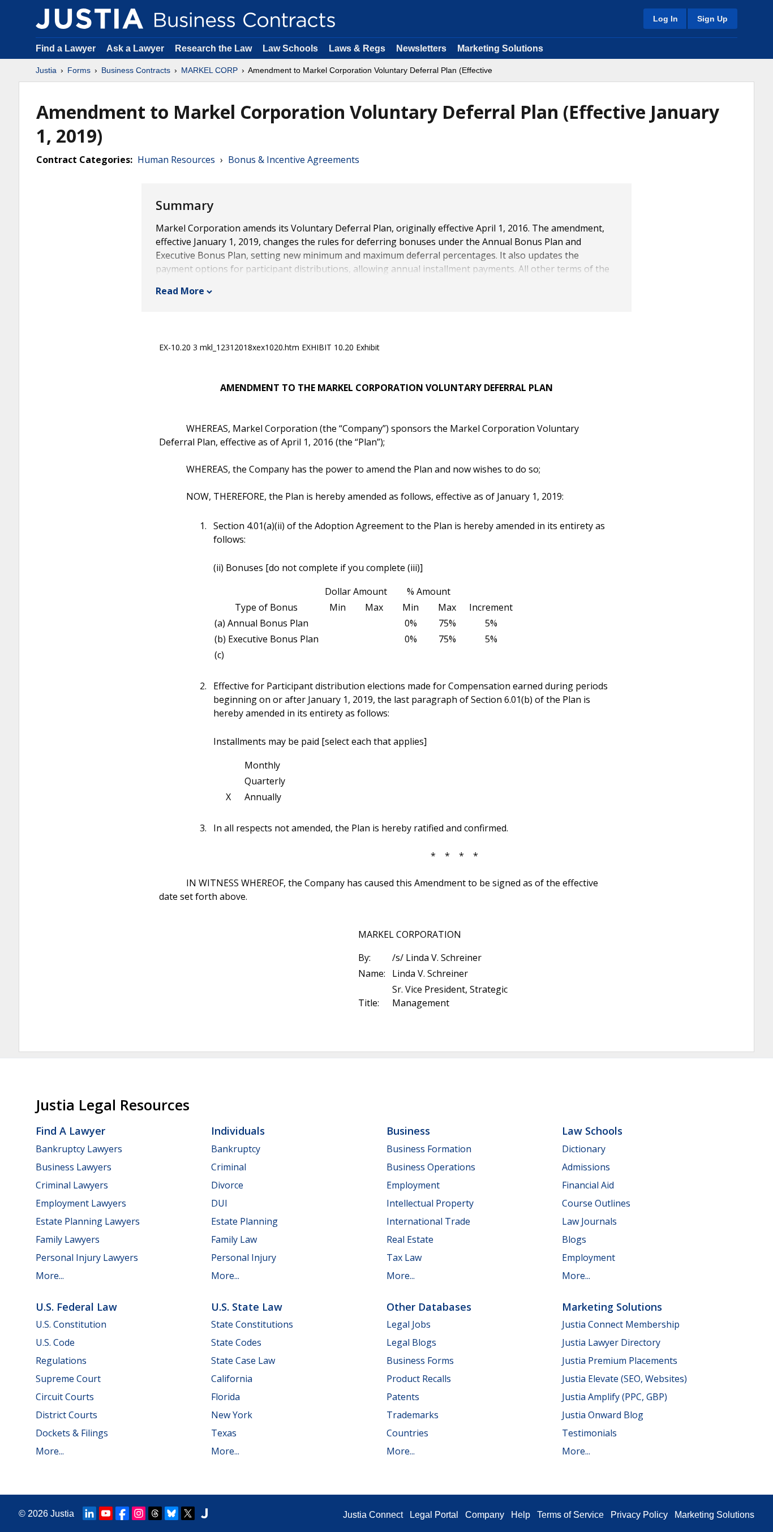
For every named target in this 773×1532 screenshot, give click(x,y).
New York (231, 1415)
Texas (224, 1433)
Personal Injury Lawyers (87, 1257)
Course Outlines (596, 1203)
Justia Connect (373, 1515)
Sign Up (712, 18)
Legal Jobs (408, 1324)
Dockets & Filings (72, 1433)
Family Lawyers (68, 1239)
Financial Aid (588, 1185)
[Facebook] (122, 1513)
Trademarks (412, 1415)
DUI (219, 1203)
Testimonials (589, 1433)
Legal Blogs (411, 1342)
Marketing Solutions (500, 48)
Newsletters (421, 48)
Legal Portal (434, 1515)
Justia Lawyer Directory (611, 1342)
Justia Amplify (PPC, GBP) (614, 1397)
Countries (407, 1433)
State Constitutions (252, 1324)
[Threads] (155, 1513)
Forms (79, 70)
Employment (413, 1185)
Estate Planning (244, 1221)
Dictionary (583, 1149)
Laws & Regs (357, 48)
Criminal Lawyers (72, 1185)
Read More (180, 291)
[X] (188, 1513)
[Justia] (89, 18)
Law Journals (589, 1221)
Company (484, 1515)
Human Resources (176, 159)
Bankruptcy (235, 1149)
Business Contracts (135, 70)
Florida (225, 1397)
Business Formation (428, 1149)
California (231, 1378)
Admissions (586, 1167)
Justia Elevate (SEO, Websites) (624, 1378)
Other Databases (428, 1307)
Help (520, 1515)
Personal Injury (243, 1257)
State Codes (236, 1342)
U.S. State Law (246, 1307)
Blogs (574, 1239)
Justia (46, 70)
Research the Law (213, 48)
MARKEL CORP (209, 70)
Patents (402, 1397)
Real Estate (409, 1239)
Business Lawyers (73, 1167)
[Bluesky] (171, 1513)
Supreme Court (68, 1378)
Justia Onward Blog (602, 1415)
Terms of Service (570, 1515)
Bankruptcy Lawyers (79, 1149)
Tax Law (404, 1257)
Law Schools (290, 48)
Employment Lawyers (81, 1203)
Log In (665, 18)
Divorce (227, 1185)
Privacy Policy (639, 1515)
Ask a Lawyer (136, 48)
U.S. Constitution (71, 1324)
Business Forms (420, 1360)
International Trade (428, 1221)
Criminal (228, 1167)
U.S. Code (55, 1342)
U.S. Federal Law (76, 1307)
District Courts (66, 1415)
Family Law (234, 1239)
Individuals (238, 1131)
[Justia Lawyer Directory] (204, 1513)
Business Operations (430, 1167)
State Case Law (243, 1360)
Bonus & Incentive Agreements (293, 159)
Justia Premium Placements (619, 1360)
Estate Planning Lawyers (88, 1221)
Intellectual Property (430, 1203)
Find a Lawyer (66, 48)
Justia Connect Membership (621, 1324)
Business (408, 1131)
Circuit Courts (65, 1397)
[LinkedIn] (89, 1513)
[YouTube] (106, 1513)
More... (50, 1275)
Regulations (61, 1360)
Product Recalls (418, 1378)
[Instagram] (138, 1513)
